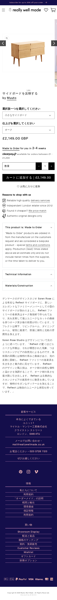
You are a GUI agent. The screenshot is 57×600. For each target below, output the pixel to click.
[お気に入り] (46, 10)
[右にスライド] (54, 43)
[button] (3, 10)
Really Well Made (27, 593)
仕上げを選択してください (18, 123)
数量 (7, 166)
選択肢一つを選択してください (21, 109)
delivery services (40, 200)
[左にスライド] (3, 43)
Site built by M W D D (28, 595)
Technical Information (18, 274)
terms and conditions (38, 245)
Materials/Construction (19, 285)
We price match (37, 210)
